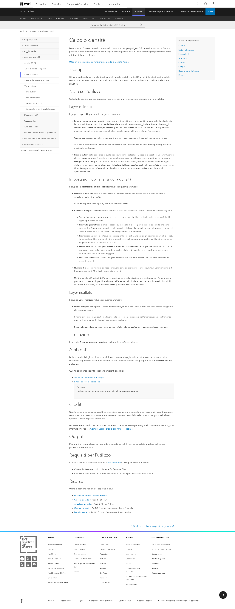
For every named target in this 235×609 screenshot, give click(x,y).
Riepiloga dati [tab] (30, 39)
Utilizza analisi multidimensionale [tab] (40, 138)
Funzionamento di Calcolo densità (90, 495)
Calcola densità (81, 500)
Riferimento (120, 18)
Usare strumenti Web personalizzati (36, 150)
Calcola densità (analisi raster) (37, 80)
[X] (28, 558)
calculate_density (82, 504)
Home (23, 18)
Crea (49, 18)
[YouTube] (34, 564)
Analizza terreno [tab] (32, 127)
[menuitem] (59, 544)
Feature (126, 11)
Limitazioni (183, 54)
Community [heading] (79, 537)
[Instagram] (28, 564)
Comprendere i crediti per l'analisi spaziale (111, 429)
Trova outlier (29, 92)
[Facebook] (22, 558)
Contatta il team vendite (191, 11)
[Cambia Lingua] (205, 4)
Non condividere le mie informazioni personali (178, 601)
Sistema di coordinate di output (89, 377)
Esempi (181, 46)
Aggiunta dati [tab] (30, 51)
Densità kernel (81, 512)
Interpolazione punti (33, 103)
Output (181, 66)
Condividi (73, 18)
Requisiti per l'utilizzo (188, 71)
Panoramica (111, 11)
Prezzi (210, 11)
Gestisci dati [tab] (30, 121)
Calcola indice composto (35, 69)
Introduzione (36, 18)
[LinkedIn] (34, 558)
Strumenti (33, 31)
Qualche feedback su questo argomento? (153, 526)
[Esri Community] (22, 564)
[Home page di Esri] (25, 4)
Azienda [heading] (129, 537)
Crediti (181, 62)
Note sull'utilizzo (186, 50)
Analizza (60, 18)
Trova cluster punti (32, 98)
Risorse (138, 11)
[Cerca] (198, 4)
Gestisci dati (89, 18)
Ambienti (182, 58)
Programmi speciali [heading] (160, 537)
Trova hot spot (30, 86)
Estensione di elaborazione (87, 382)
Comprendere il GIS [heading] (108, 537)
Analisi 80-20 (30, 63)
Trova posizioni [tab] (31, 45)
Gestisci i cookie (144, 601)
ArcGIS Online (27, 11)
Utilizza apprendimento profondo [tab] (40, 133)
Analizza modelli (47, 31)
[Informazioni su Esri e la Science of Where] (28, 545)
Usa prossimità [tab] (31, 115)
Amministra (104, 18)
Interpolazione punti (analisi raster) (39, 109)
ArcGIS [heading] (51, 537)
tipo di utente (114, 462)
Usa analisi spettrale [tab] (33, 144)
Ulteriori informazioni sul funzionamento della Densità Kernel (99, 62)
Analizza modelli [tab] (32, 57)
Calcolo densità (31, 74)
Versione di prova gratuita (161, 11)
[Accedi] (213, 4)
